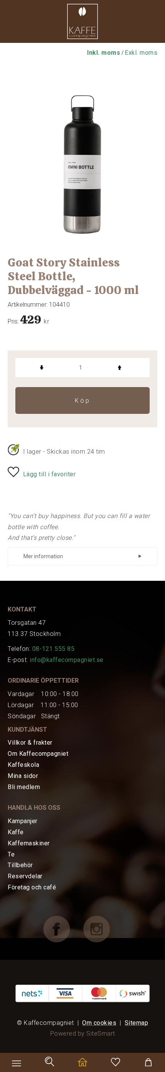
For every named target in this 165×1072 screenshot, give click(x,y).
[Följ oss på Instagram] (102, 928)
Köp (83, 400)
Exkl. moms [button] (141, 52)
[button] (82, 23)
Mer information (43, 556)
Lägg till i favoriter (49, 474)
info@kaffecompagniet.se (67, 659)
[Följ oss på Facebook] (62, 928)
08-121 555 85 (53, 648)
